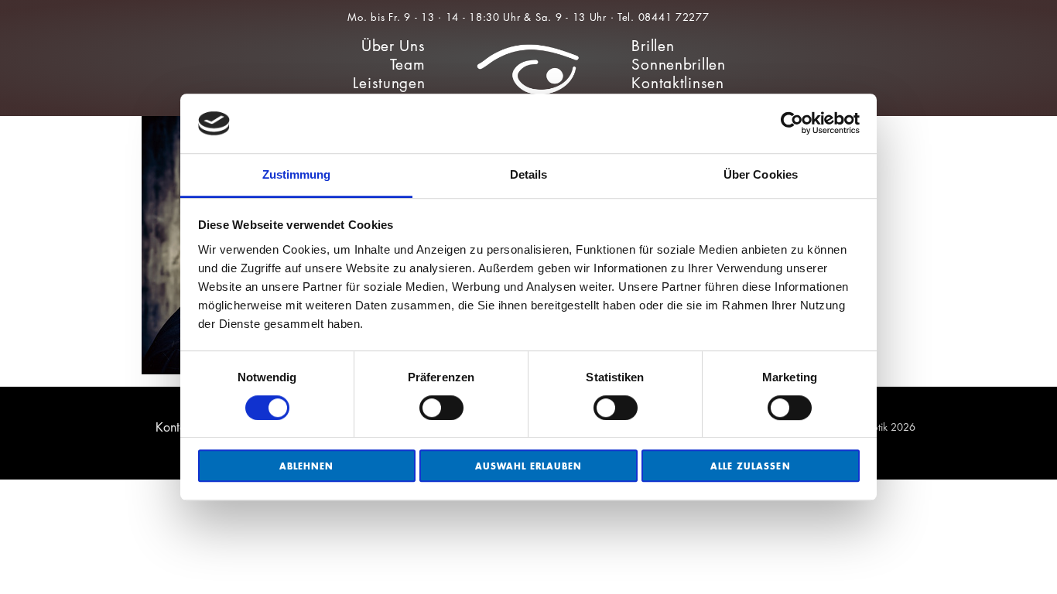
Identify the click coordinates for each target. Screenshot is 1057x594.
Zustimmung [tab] (296, 174)
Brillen (652, 46)
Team (408, 64)
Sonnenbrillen (678, 64)
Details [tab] (529, 174)
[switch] (441, 407)
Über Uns (393, 46)
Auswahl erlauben (529, 466)
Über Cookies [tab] (760, 174)
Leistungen (389, 83)
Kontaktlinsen (677, 83)
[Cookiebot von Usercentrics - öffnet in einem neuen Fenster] (792, 123)
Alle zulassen (750, 466)
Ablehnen (306, 466)
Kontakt (176, 427)
